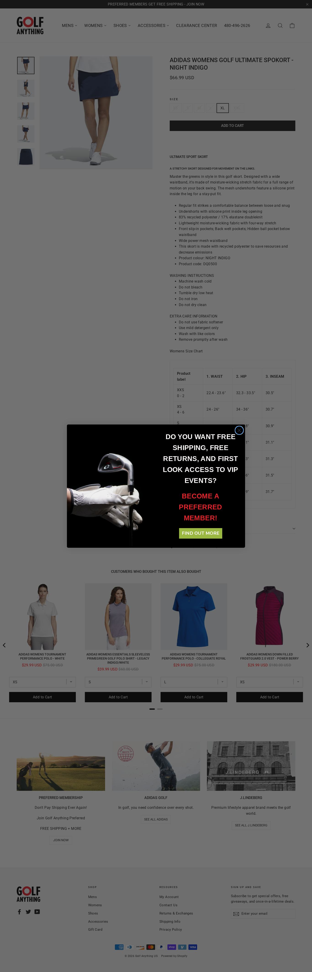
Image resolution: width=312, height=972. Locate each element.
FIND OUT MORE (200, 533)
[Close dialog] (239, 430)
